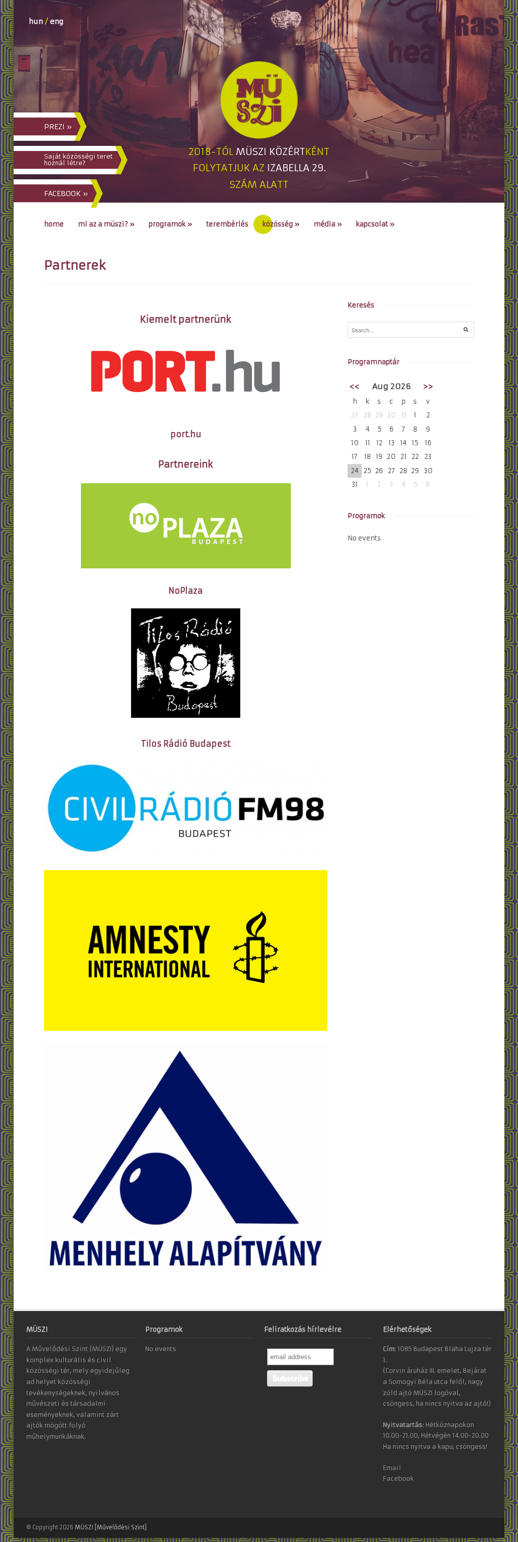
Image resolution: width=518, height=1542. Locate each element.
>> (428, 386)
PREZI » (58, 126)
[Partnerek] (185, 853)
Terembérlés (227, 224)
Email (392, 1468)
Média (328, 224)
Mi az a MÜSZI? (106, 224)
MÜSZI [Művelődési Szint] (111, 1527)
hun (36, 21)
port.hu (185, 434)
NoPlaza (185, 591)
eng (56, 21)
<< (355, 386)
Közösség (281, 224)
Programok (170, 224)
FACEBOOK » (66, 193)
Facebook (398, 1478)
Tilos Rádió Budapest (186, 744)
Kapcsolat (375, 224)
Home (54, 224)
